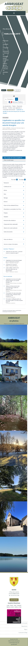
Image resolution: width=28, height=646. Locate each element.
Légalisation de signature (11, 264)
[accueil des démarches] (14, 96)
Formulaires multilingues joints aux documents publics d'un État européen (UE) (14, 300)
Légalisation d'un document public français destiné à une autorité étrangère (13, 280)
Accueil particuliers (7, 106)
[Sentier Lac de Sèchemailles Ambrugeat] (13, 430)
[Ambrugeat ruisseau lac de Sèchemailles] (13, 501)
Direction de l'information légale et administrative (12, 310)
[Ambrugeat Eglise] (13, 536)
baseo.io (14, 311)
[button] (14, 183)
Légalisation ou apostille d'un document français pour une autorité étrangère (14, 111)
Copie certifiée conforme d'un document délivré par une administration (12, 269)
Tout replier (13, 179)
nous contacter (14, 599)
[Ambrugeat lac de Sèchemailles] (13, 571)
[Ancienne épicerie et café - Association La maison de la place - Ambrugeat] (13, 395)
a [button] (14, 13)
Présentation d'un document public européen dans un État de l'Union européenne (13, 295)
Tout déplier (21, 179)
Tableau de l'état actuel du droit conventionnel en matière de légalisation (12, 288)
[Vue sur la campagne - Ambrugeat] (13, 359)
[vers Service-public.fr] (16, 102)
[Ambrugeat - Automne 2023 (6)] (13, 465)
